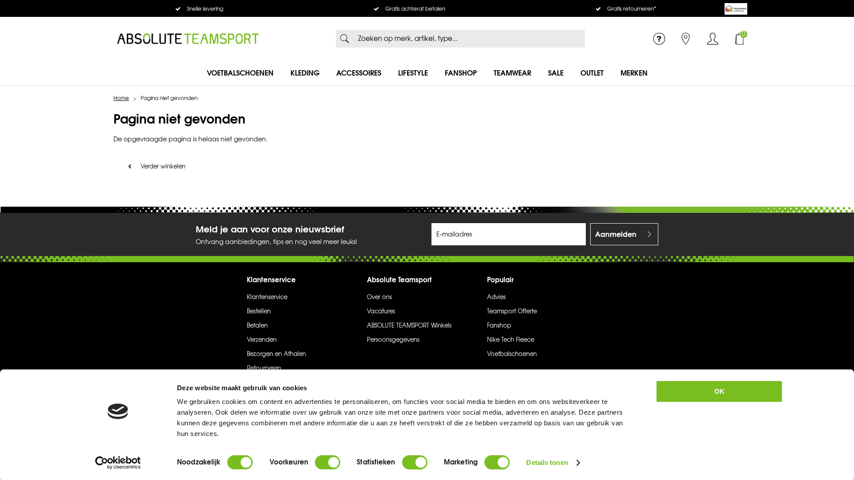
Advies (496, 297)
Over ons (379, 297)
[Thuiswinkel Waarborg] (736, 9)
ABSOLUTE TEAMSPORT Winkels (409, 326)
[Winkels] (686, 39)
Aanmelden (615, 234)
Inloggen (713, 39)
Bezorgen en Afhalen (276, 354)
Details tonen (547, 462)
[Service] (659, 39)
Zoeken (345, 39)
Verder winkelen (163, 167)
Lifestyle (413, 73)
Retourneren (264, 368)
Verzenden (262, 340)
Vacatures (381, 311)
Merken (634, 73)
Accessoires (358, 73)
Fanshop (461, 73)
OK (719, 391)
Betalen (257, 326)
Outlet (592, 73)
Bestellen (259, 311)
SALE (556, 73)
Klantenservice (267, 297)
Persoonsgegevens (393, 340)
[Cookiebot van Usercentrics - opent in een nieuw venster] (118, 462)
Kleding (304, 73)
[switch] (327, 462)
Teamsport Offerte (512, 311)
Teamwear (512, 73)
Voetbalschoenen (240, 73)
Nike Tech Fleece (510, 340)
